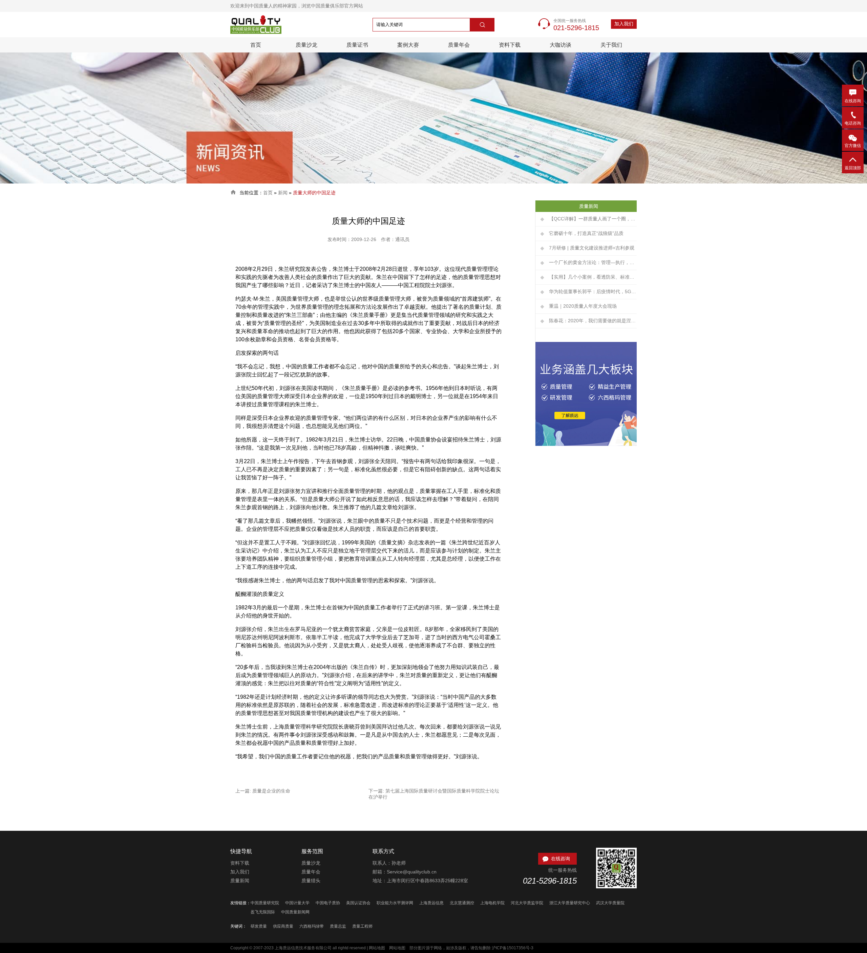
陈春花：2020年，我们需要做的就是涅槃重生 (593, 320)
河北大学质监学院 (527, 903)
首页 (255, 45)
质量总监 (338, 926)
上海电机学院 (492, 903)
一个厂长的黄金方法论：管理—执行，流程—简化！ (593, 262)
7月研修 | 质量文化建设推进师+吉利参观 (591, 248)
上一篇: (243, 791)
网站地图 (377, 948)
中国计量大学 (297, 903)
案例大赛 (408, 45)
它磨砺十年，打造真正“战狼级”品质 (586, 233)
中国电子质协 (328, 903)
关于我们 (611, 45)
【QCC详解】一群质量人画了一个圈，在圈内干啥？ (593, 218)
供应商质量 (283, 926)
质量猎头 (310, 880)
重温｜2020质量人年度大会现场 (583, 306)
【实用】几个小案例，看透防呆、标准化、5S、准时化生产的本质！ (593, 277)
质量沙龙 (306, 45)
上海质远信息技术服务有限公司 (303, 948)
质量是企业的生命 (271, 791)
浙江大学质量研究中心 (569, 903)
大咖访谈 (560, 45)
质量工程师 (362, 926)
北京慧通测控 (462, 903)
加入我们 (623, 23)
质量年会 (459, 45)
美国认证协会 (358, 903)
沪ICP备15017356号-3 (512, 948)
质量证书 (357, 45)
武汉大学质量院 (610, 903)
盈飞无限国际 (263, 912)
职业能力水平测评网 (395, 903)
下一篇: (376, 791)
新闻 (283, 192)
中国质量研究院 (265, 903)
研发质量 (259, 926)
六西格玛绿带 (311, 926)
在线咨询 (556, 858)
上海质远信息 (431, 903)
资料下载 (510, 45)
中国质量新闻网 (295, 912)
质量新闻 (239, 880)
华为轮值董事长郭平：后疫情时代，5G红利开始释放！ (593, 291)
